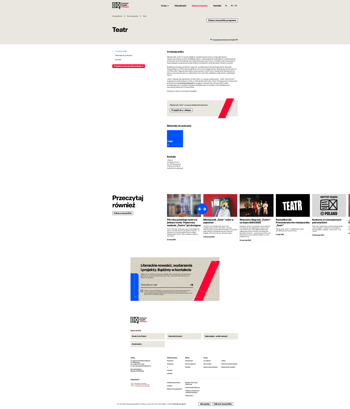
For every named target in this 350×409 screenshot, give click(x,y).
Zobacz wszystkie (123, 213)
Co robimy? (207, 361)
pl (232, 5)
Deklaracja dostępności (174, 389)
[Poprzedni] (199, 208)
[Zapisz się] (191, 285)
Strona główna (117, 16)
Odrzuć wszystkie (223, 403)
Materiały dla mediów (228, 367)
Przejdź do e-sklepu (181, 110)
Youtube (169, 370)
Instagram (170, 364)
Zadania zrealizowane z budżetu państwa (192, 391)
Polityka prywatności (173, 382)
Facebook (170, 361)
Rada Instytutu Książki (210, 367)
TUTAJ (161, 294)
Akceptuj (204, 403)
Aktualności (189, 361)
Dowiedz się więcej (179, 404)
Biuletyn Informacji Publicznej (191, 383)
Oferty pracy (189, 396)
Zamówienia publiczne (192, 387)
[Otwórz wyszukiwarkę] (226, 6)
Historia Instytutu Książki (229, 364)
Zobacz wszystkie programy (222, 20)
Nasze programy (132, 16)
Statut (223, 361)
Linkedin (169, 373)
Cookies (169, 386)
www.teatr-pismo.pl (185, 83)
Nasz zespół (207, 364)
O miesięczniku (121, 51)
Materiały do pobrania (123, 55)
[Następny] (205, 208)
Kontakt (118, 60)
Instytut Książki (120, 5)
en (236, 5)
